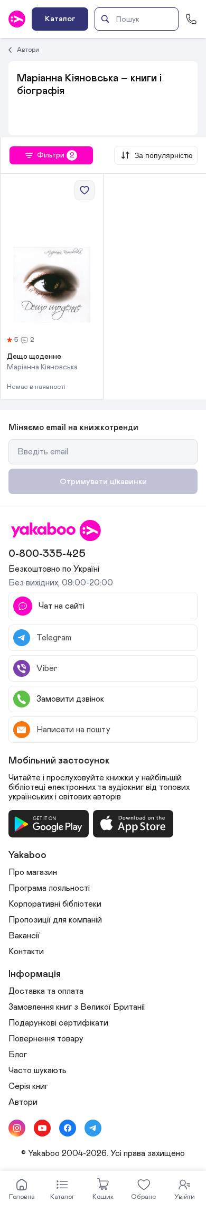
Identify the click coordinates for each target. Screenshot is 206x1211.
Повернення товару (45, 1039)
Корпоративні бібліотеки (54, 904)
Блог (17, 1054)
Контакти (26, 951)
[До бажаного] (84, 190)
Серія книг (28, 1086)
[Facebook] (67, 1128)
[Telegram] (93, 1128)
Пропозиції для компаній (55, 920)
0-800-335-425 (47, 553)
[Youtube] (42, 1128)
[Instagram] (16, 1128)
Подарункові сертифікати (58, 1023)
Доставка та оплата (45, 991)
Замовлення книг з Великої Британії (76, 1007)
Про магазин (32, 872)
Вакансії (24, 935)
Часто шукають (37, 1070)
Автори (28, 49)
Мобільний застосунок (59, 761)
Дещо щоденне (34, 356)
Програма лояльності (49, 888)
